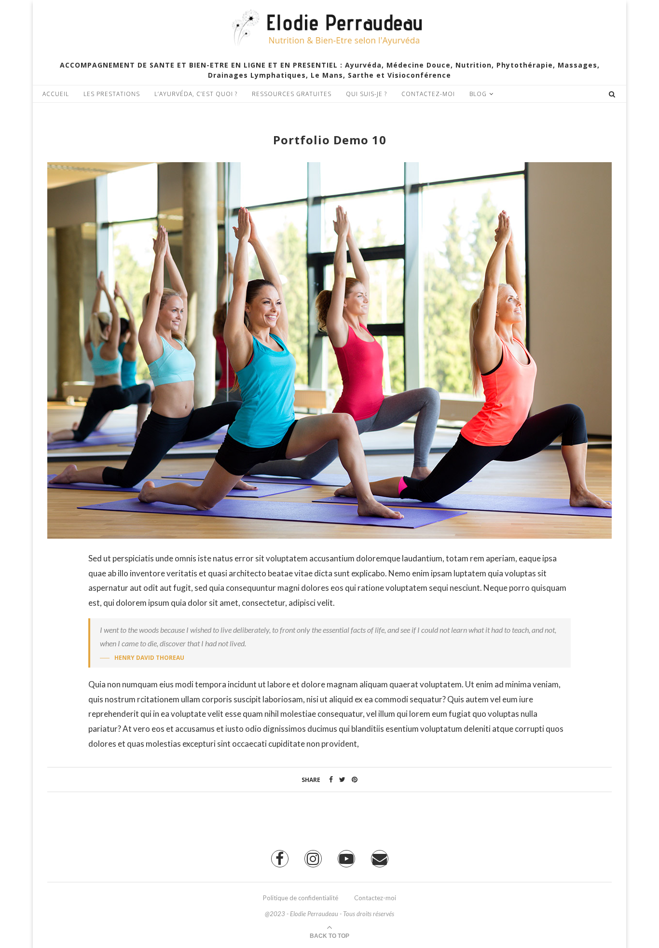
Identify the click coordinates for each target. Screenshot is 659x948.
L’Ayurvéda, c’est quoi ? (195, 94)
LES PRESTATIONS (111, 94)
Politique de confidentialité (300, 898)
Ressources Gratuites (291, 94)
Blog (478, 94)
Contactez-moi (428, 94)
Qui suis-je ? (366, 94)
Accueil (55, 94)
